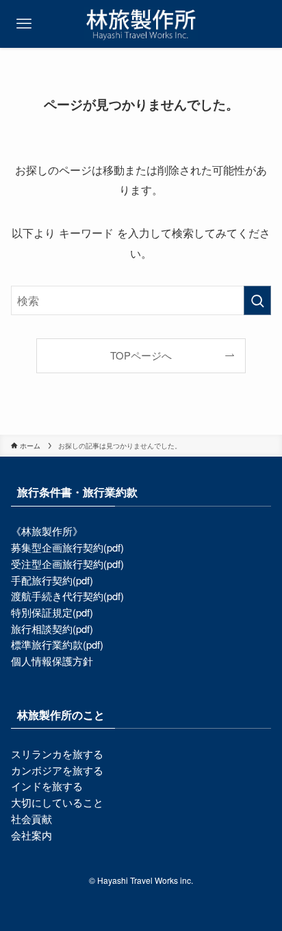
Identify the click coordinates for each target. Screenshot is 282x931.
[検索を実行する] (257, 300)
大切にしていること (57, 802)
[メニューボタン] (24, 24)
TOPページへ (141, 355)
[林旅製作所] (140, 24)
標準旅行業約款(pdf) (57, 644)
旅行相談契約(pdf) (52, 628)
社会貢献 (31, 818)
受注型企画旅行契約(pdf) (67, 563)
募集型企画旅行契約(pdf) (67, 547)
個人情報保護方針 (52, 660)
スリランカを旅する (57, 753)
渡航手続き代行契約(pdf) (67, 596)
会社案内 (31, 835)
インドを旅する (47, 786)
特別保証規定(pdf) (52, 612)
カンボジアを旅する (57, 770)
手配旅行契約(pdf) (52, 580)
